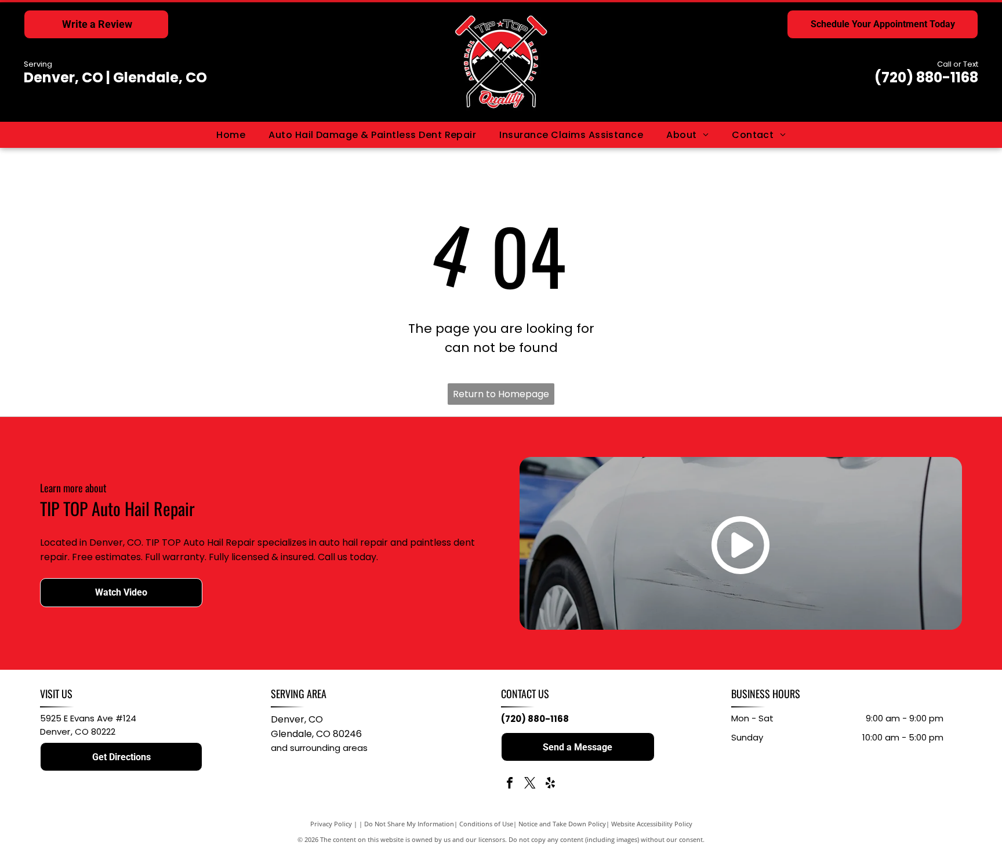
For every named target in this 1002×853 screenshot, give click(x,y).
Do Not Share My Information (409, 823)
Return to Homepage (501, 394)
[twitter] (530, 784)
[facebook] (509, 784)
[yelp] (550, 784)
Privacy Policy (331, 823)
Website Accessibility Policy (651, 823)
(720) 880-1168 (926, 77)
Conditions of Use (486, 823)
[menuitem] (231, 134)
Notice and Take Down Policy (562, 823)
